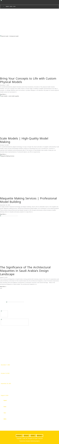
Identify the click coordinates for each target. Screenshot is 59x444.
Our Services (4, 340)
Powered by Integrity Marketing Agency (29, 441)
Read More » (3, 94)
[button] (29, 3)
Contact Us (3, 345)
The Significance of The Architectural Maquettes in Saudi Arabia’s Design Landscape (25, 271)
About (2, 337)
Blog (2, 348)
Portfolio (3, 342)
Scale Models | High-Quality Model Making (24, 140)
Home (2, 334)
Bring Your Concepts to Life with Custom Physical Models (28, 80)
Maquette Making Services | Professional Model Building (28, 200)
